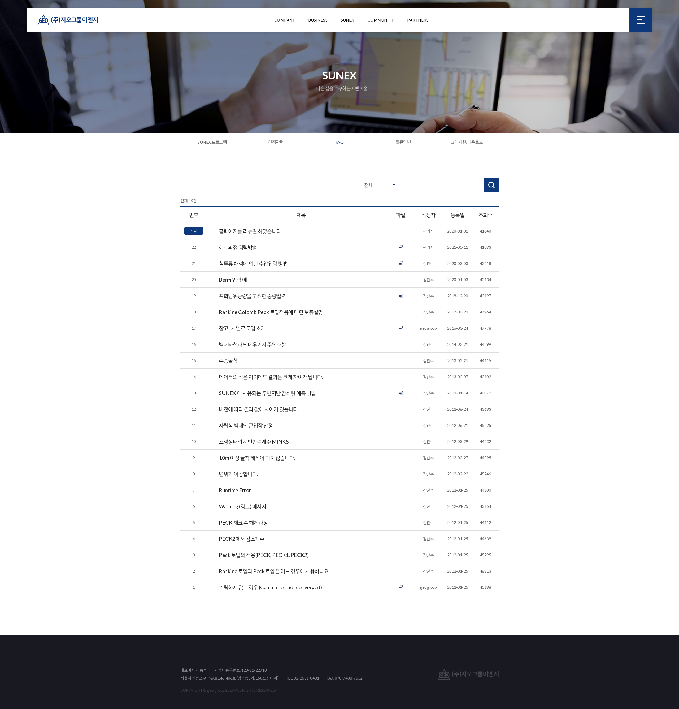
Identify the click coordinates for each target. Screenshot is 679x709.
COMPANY (284, 20)
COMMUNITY (381, 20)
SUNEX (347, 20)
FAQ (340, 141)
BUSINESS (318, 20)
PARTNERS (418, 20)
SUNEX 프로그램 (212, 141)
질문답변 (403, 141)
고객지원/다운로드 (467, 141)
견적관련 (276, 141)
